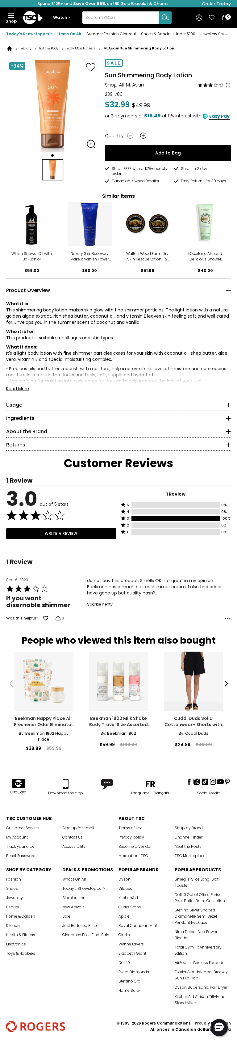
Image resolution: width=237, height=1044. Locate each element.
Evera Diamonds (133, 971)
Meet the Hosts (188, 846)
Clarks (124, 934)
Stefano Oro (129, 981)
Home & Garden (20, 916)
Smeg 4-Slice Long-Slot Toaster (196, 882)
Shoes (12, 888)
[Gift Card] (18, 784)
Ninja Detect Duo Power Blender (196, 934)
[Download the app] (65, 784)
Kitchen (13, 925)
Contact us (72, 837)
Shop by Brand (189, 828)
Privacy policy (131, 837)
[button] (63, 18)
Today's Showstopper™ (29, 33)
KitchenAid (128, 897)
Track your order (21, 846)
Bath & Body (49, 48)
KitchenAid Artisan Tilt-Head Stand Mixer (200, 999)
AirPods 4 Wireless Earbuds (199, 962)
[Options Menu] (227, 618)
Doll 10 (124, 962)
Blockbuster (73, 897)
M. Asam (136, 84)
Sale (66, 916)
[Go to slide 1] (52, 155)
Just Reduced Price (79, 925)
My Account (17, 837)
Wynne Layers (131, 944)
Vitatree (125, 888)
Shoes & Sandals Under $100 (168, 33)
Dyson (124, 879)
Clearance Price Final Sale (85, 934)
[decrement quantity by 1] (130, 136)
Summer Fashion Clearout (111, 33)
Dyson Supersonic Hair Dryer (201, 987)
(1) (228, 85)
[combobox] (127, 17)
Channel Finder (188, 837)
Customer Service (22, 828)
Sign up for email (78, 828)
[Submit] (165, 17)
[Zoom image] (91, 144)
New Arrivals (73, 907)
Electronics (16, 944)
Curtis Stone (129, 907)
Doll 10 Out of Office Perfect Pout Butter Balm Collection (200, 897)
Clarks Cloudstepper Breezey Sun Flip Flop (201, 975)
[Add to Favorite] (91, 67)
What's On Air (74, 879)
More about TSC (133, 855)
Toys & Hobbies (20, 953)
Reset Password (20, 855)
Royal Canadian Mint (137, 925)
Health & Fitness (20, 934)
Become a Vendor (135, 846)
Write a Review (61, 533)
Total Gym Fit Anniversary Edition (198, 950)
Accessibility (73, 846)
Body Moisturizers (81, 48)
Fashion (13, 879)
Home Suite (129, 990)
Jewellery (14, 897)
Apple (124, 916)
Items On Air (69, 33)
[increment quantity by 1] (143, 136)
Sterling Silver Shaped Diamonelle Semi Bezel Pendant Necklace (196, 916)
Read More (17, 389)
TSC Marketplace (190, 855)
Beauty (25, 48)
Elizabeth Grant (132, 953)
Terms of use (130, 828)
